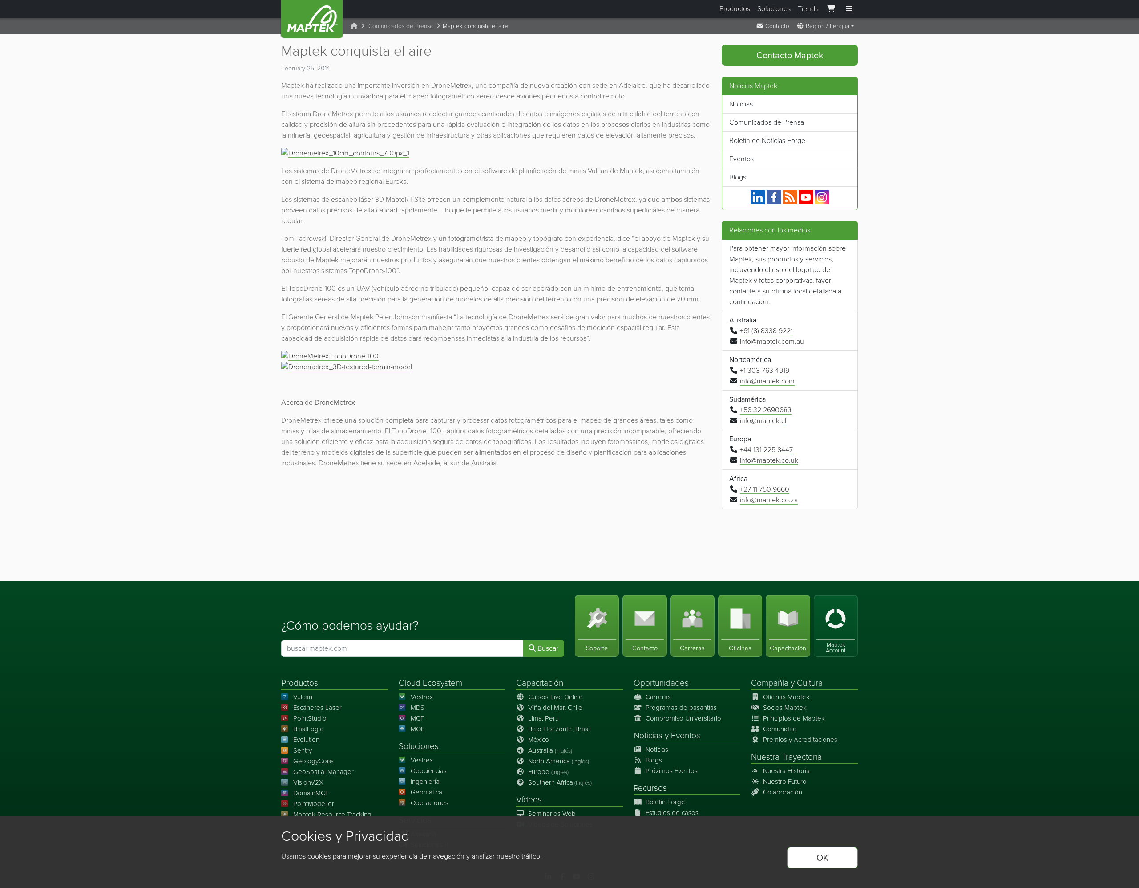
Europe (548, 772)
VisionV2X (308, 782)
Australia (550, 750)
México (538, 740)
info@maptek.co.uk (769, 460)
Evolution (306, 740)
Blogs (737, 177)
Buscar (547, 648)
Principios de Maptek (794, 718)
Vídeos (529, 799)
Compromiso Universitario (683, 718)
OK (822, 857)
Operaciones (429, 803)
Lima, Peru (543, 718)
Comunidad (780, 729)
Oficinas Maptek (786, 697)
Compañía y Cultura (787, 682)
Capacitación (539, 682)
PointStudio (310, 718)
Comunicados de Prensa (400, 25)
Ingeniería (425, 781)
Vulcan (302, 697)
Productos (734, 9)
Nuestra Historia (786, 771)
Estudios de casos (672, 813)
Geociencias (429, 771)
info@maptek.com (767, 381)
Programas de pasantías (681, 708)
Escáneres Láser (317, 708)
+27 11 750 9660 (764, 489)
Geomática (426, 792)
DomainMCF (311, 793)
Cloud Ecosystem (430, 682)
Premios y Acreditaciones (800, 740)
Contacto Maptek (789, 55)
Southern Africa (560, 782)
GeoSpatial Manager (323, 772)
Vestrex (422, 697)
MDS (417, 708)
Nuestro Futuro (785, 781)
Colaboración (782, 792)
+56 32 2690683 (766, 410)
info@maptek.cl (763, 420)
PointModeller (313, 804)
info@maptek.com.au (772, 341)
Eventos (741, 159)
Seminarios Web (552, 814)
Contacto (776, 25)
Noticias (741, 104)
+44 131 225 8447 (766, 449)
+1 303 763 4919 (764, 370)
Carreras (658, 697)
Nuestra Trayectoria (786, 756)
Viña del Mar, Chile (555, 708)
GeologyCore (313, 761)
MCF (417, 718)
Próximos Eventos (672, 771)
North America (558, 761)
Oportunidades (661, 682)
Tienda (808, 9)
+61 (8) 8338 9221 (766, 331)
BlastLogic (308, 729)
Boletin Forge (665, 802)
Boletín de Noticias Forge (767, 140)
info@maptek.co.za (769, 500)
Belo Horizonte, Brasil (559, 729)
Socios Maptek (785, 708)
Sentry (302, 750)
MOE (417, 729)
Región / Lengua (826, 25)
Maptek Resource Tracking (332, 814)
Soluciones (774, 9)
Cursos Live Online (555, 697)
